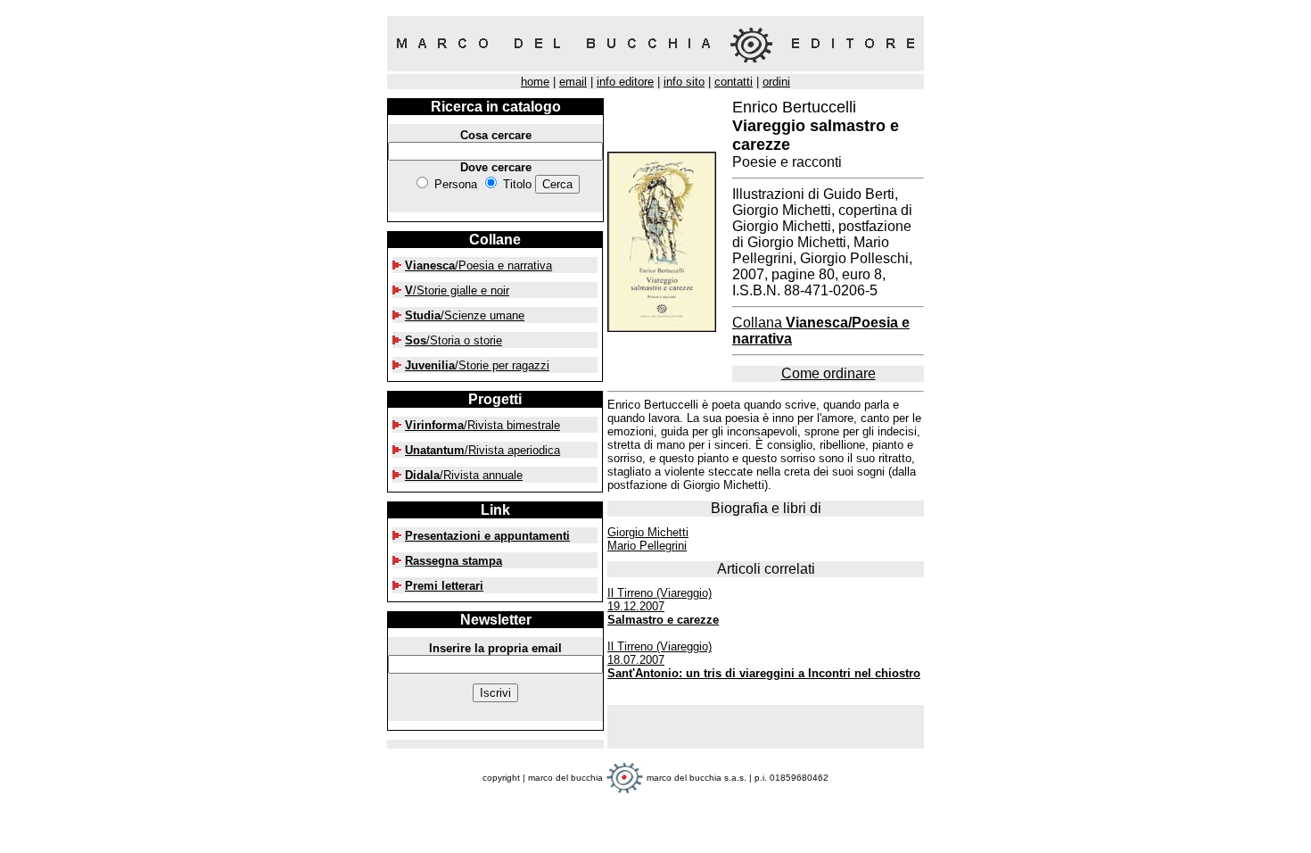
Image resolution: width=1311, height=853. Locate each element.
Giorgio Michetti (647, 532)
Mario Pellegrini (647, 545)
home (535, 81)
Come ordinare (828, 373)
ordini (776, 81)
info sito (684, 81)
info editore (625, 81)
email (573, 81)
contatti (733, 81)
